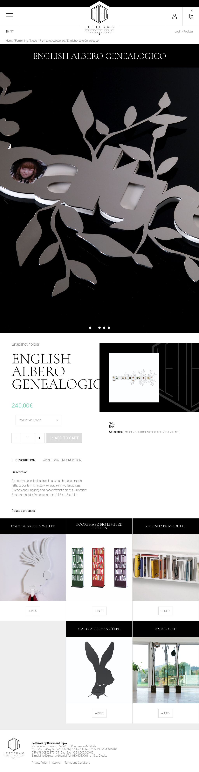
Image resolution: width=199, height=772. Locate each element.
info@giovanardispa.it (53, 755)
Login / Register (184, 31)
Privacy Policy (39, 762)
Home (9, 40)
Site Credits (100, 755)
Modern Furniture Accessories (47, 40)
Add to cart (67, 438)
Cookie (56, 762)
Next (193, 200)
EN (7, 31)
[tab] (23, 460)
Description (25, 460)
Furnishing (21, 40)
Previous (6, 200)
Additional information (62, 460)
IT (12, 31)
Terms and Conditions (77, 762)
